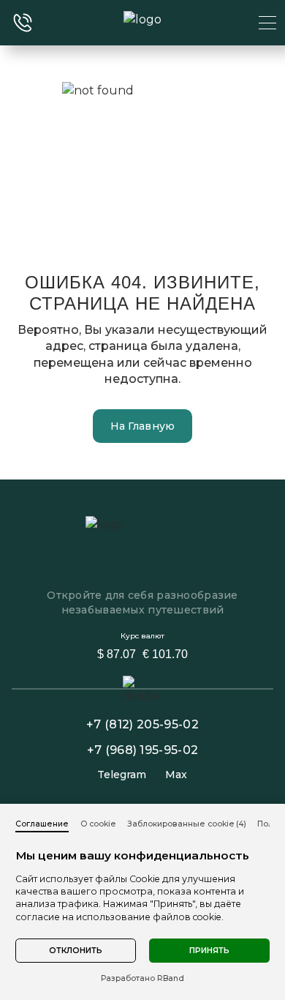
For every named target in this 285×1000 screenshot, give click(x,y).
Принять (209, 950)
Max (176, 775)
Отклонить (75, 950)
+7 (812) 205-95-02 (142, 724)
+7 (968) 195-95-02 (143, 750)
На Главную (142, 426)
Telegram (121, 775)
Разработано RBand (142, 978)
